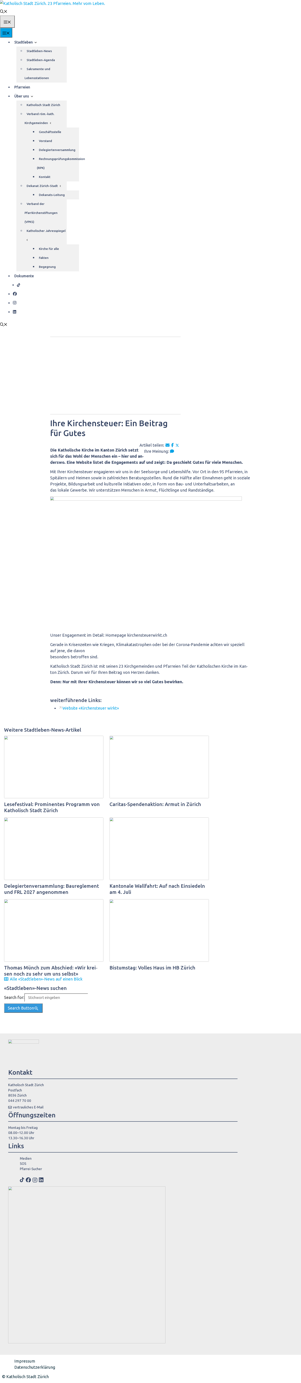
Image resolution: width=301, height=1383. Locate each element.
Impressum (24, 1361)
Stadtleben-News (39, 51)
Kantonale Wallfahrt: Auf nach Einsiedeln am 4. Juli (157, 889)
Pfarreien (22, 87)
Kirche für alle (49, 248)
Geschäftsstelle (50, 132)
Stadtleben (23, 42)
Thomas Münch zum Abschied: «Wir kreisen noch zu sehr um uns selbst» (50, 971)
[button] (3, 11)
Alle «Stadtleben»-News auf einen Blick (46, 979)
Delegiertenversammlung (57, 150)
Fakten (44, 257)
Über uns (21, 96)
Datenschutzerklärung (34, 1367)
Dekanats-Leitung (52, 195)
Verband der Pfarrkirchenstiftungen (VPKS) (41, 213)
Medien (26, 1158)
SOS (23, 1163)
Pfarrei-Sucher (31, 1169)
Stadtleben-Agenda (41, 60)
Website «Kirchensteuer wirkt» (90, 708)
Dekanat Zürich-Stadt (42, 186)
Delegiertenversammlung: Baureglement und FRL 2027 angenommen (51, 889)
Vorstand (45, 141)
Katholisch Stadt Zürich (43, 105)
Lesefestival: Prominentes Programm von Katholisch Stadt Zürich (52, 807)
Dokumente (24, 276)
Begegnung (47, 266)
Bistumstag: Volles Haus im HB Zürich (152, 967)
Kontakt (44, 177)
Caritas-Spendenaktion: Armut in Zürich (155, 804)
